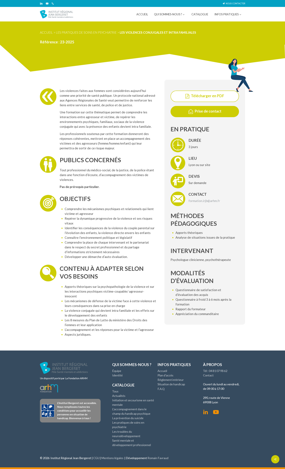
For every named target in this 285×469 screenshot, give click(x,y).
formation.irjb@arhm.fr (204, 201)
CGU (96, 458)
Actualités (118, 396)
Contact (208, 375)
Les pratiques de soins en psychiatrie (86, 32)
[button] (207, 96)
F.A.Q (161, 389)
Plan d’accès (165, 375)
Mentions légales (112, 458)
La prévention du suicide (127, 418)
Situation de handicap (171, 384)
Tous (115, 391)
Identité (117, 375)
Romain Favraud (157, 458)
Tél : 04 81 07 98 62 (215, 371)
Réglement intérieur (171, 380)
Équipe (116, 371)
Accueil (46, 32)
